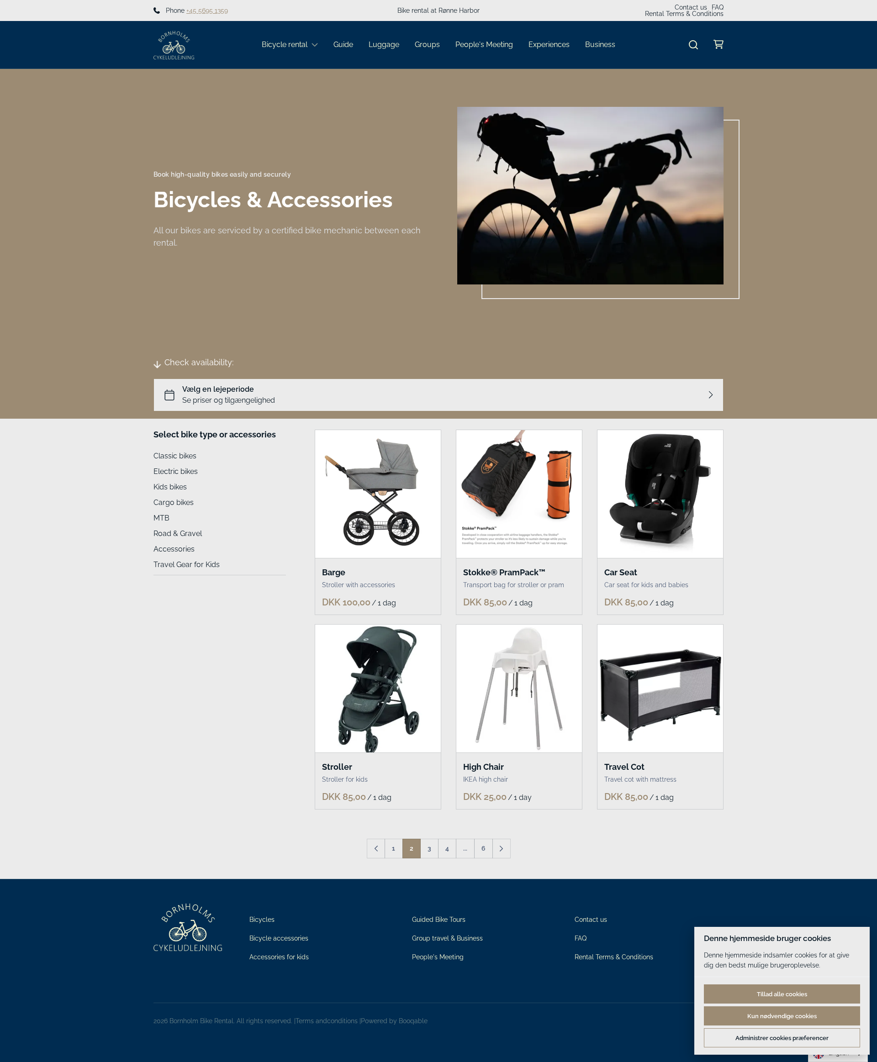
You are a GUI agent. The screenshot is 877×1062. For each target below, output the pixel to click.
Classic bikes (174, 456)
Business (600, 44)
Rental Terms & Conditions (684, 14)
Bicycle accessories (278, 938)
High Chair (483, 767)
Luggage (384, 44)
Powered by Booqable (394, 1021)
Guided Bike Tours (438, 919)
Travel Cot (624, 767)
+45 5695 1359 (207, 10)
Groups (427, 44)
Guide (343, 44)
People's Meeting (484, 44)
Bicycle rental (284, 44)
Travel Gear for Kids (186, 564)
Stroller (337, 767)
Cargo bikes (173, 502)
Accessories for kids (279, 957)
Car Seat (620, 572)
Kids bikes (170, 487)
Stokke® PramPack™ (504, 572)
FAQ (718, 7)
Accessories (174, 549)
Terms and (311, 1021)
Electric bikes (175, 471)
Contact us (691, 7)
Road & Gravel (177, 533)
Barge (333, 572)
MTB (161, 518)
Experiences (549, 44)
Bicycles (262, 919)
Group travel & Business (447, 938)
